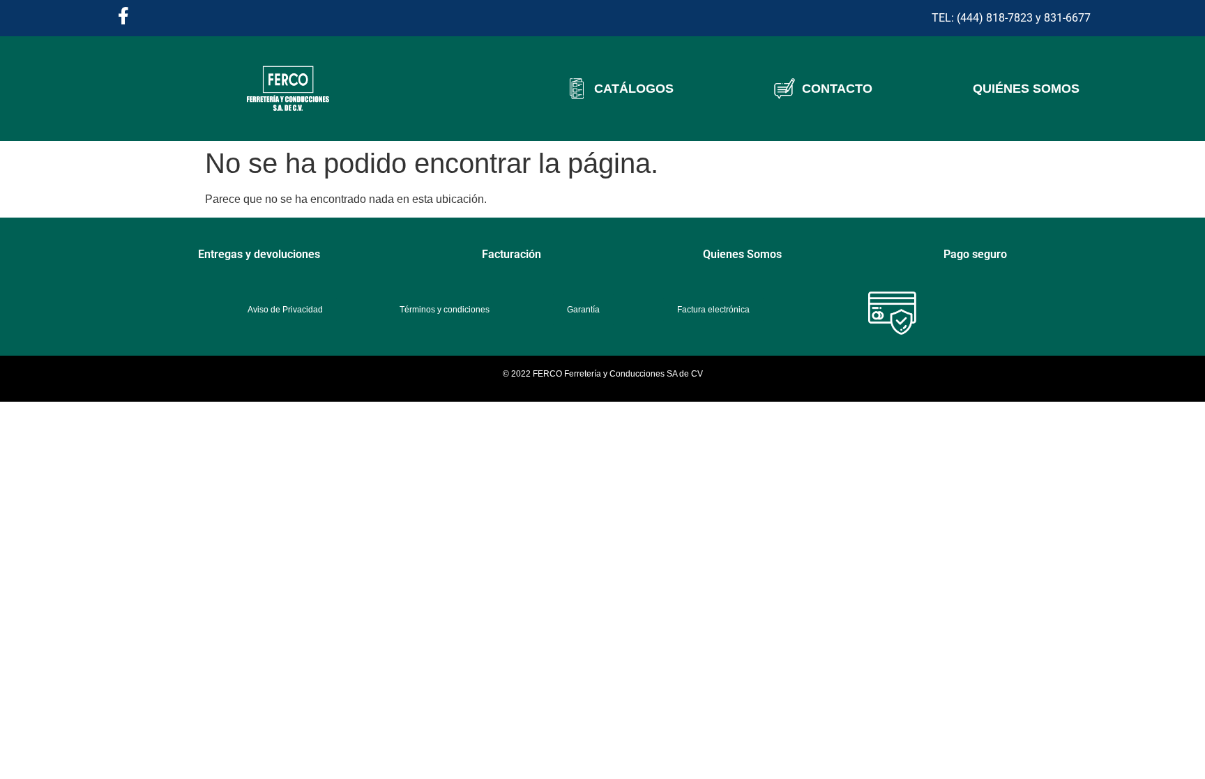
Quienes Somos (742, 254)
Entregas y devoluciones (259, 254)
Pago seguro (975, 254)
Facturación (511, 254)
